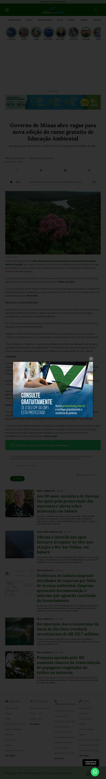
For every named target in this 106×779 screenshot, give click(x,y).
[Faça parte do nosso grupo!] (95, 772)
